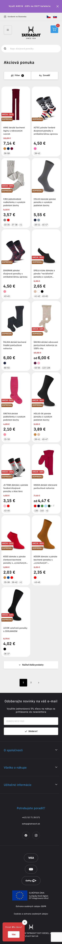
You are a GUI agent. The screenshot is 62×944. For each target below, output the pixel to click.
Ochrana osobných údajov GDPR (31, 906)
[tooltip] (4, 148)
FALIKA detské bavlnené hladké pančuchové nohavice (14, 345)
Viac (14, 934)
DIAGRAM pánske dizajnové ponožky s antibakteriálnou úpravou (15, 273)
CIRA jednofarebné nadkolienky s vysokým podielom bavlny (14, 202)
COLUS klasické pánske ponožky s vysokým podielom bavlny (45, 202)
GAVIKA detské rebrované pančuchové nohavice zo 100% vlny (46, 345)
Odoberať (32, 731)
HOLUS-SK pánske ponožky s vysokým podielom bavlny (43, 416)
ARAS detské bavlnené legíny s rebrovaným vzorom (14, 131)
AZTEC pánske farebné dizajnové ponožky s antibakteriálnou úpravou (46, 131)
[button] (49, 16)
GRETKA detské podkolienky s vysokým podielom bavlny (14, 416)
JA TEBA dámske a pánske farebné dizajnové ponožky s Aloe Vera (15, 488)
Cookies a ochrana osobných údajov (31, 914)
